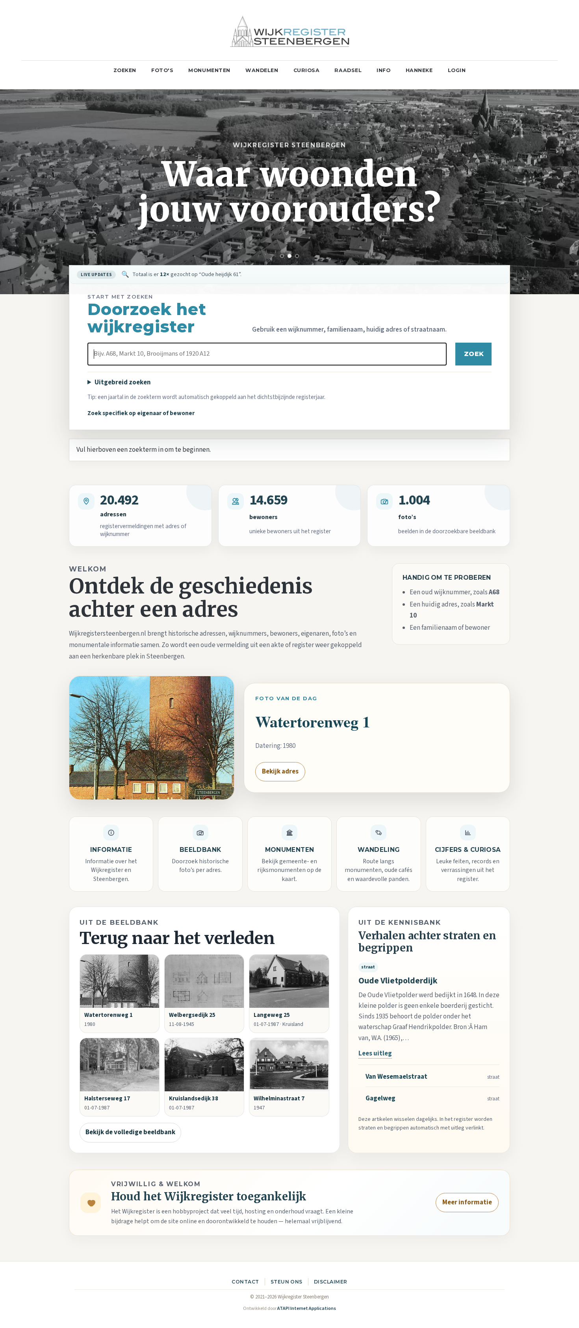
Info (383, 70)
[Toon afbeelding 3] (297, 256)
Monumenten (209, 70)
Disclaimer (330, 1282)
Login (457, 70)
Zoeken (124, 70)
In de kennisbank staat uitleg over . (200, 274)
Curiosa (306, 70)
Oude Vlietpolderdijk (398, 981)
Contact (245, 1282)
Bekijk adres (280, 771)
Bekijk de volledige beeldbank (130, 1132)
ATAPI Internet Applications (306, 1308)
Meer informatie (467, 1202)
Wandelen (261, 70)
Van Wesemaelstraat (396, 1076)
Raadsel (348, 70)
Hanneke (419, 70)
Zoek (474, 354)
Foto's (162, 70)
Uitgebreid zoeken (123, 382)
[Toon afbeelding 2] (289, 256)
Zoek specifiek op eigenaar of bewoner (141, 413)
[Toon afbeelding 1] (282, 256)
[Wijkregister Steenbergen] (289, 30)
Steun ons (286, 1282)
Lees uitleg (375, 1053)
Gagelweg (380, 1098)
